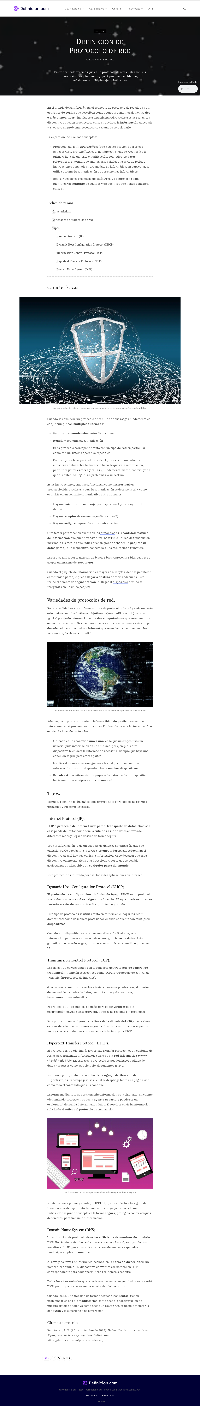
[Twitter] (59, 1358)
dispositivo (120, 582)
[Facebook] (54, 1358)
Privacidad (108, 1395)
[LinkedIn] (64, 1358)
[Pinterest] (69, 1358)
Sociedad (100, 31)
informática (118, 166)
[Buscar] (184, 8)
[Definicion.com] (31, 8)
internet (94, 628)
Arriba (101, 1401)
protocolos (107, 533)
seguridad (83, 460)
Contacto (91, 1395)
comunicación (104, 489)
